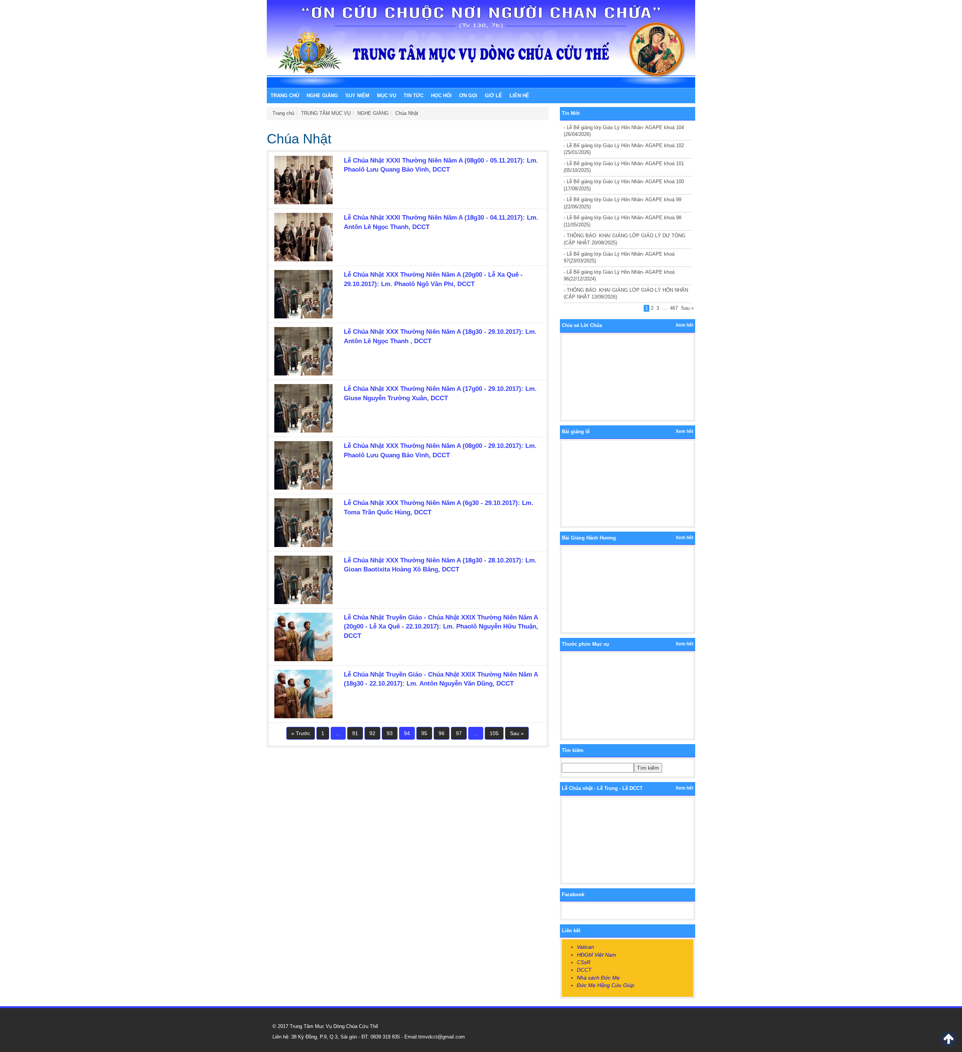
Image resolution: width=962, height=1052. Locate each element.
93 (390, 733)
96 (442, 733)
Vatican (585, 947)
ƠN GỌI (468, 95)
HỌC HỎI (441, 95)
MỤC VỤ (386, 95)
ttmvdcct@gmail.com (441, 1037)
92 (372, 733)
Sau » (517, 733)
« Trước (300, 733)
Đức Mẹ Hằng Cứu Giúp (605, 985)
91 (355, 733)
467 (674, 308)
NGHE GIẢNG (322, 95)
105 (494, 733)
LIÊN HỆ (519, 95)
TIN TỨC (414, 95)
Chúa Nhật (406, 113)
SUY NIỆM (357, 95)
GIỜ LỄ (493, 95)
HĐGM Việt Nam (596, 955)
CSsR (583, 962)
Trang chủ (285, 95)
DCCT (584, 970)
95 (424, 733)
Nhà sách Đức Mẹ (598, 978)
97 (459, 733)
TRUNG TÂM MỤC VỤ (326, 113)
